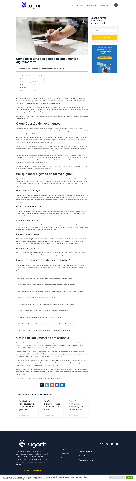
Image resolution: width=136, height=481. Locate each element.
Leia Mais (43, 479)
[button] (85, 68)
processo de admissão (38, 354)
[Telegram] (47, 385)
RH (73, 5)
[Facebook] (57, 385)
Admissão (80, 5)
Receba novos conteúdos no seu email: (34, 91)
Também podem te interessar (31, 88)
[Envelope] (52, 385)
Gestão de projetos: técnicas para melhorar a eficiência (52, 405)
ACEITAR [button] (129, 478)
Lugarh (54, 352)
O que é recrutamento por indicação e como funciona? (76, 405)
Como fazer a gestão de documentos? (33, 82)
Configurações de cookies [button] (117, 478)
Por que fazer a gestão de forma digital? (34, 79)
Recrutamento (104, 5)
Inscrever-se (104, 37)
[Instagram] (42, 385)
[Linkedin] (62, 385)
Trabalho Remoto (91, 5)
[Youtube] (117, 443)
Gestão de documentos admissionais (33, 85)
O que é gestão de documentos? (32, 76)
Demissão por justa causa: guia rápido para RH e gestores (27, 405)
